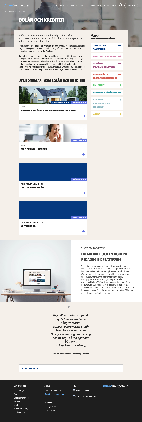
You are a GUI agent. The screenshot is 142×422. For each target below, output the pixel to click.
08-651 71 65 (56, 390)
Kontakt (113, 5)
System (74, 5)
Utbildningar (60, 5)
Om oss (106, 5)
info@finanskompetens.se (54, 394)
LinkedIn (87, 390)
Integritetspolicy (21, 408)
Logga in (131, 5)
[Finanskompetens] (16, 5)
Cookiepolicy (19, 412)
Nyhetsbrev (91, 396)
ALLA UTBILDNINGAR (30, 368)
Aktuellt (84, 5)
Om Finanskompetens (23, 398)
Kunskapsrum (95, 5)
